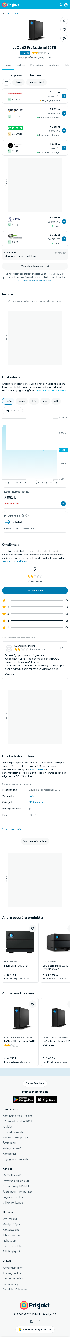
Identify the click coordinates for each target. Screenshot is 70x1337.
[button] (64, 20)
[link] (35, 660)
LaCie (32, 796)
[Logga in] (66, 5)
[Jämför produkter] (64, 38)
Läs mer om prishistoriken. (51, 390)
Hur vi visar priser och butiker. (34, 280)
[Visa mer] (5, 96)
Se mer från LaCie (12, 829)
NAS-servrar (12, 13)
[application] (35, 451)
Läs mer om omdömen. (15, 561)
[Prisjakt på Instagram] (38, 1321)
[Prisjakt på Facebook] (32, 1321)
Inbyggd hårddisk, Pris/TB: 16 (34, 57)
